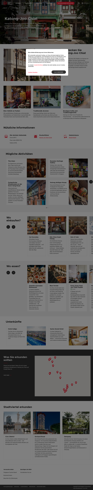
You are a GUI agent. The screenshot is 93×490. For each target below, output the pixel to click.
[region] (47, 62)
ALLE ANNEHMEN (58, 72)
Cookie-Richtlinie (38, 65)
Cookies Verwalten (32, 72)
